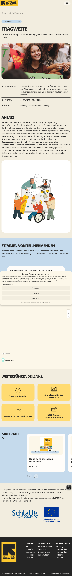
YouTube (29, 557)
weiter (32, 466)
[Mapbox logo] (6, 353)
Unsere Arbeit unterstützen (44, 553)
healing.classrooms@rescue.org (34, 105)
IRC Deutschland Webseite (45, 548)
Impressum (48, 302)
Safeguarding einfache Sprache (62, 555)
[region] (36, 332)
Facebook (30, 555)
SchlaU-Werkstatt (28, 122)
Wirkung (59, 546)
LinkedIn (29, 549)
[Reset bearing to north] (68, 316)
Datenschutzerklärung (37, 302)
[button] (36, 476)
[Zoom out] (68, 313)
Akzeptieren (36, 288)
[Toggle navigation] (67, 3)
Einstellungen (36, 298)
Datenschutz (65, 573)
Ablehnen (36, 293)
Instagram (30, 552)
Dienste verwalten (8, 284)
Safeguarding (62, 549)
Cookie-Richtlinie (25, 302)
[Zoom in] (68, 311)
